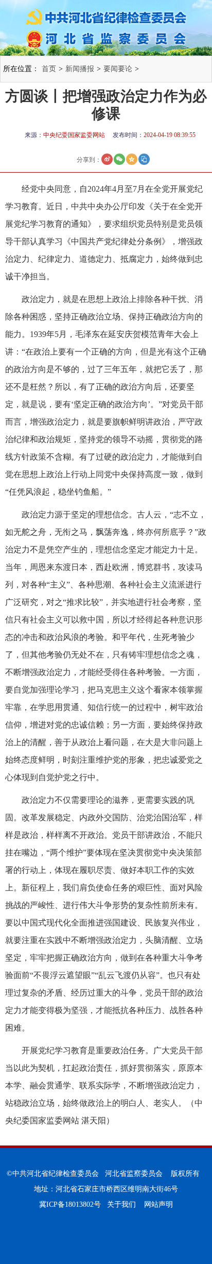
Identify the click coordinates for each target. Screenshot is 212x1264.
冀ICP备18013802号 (70, 1204)
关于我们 (121, 1204)
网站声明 (158, 1204)
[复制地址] (144, 159)
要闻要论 (117, 69)
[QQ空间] (131, 159)
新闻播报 (79, 69)
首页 (49, 69)
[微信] (119, 159)
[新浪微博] (107, 159)
